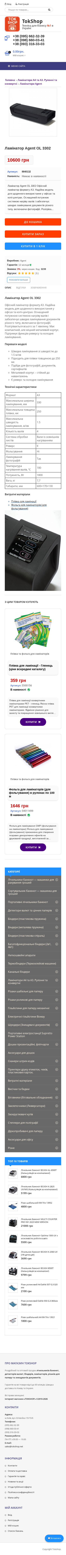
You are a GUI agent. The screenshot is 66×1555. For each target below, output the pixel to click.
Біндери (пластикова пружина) (27, 919)
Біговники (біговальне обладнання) (30, 1097)
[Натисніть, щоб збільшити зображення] (33, 112)
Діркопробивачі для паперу (25, 1131)
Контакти (12, 1465)
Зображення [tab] (38, 287)
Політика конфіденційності (21, 1492)
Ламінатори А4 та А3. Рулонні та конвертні (28, 981)
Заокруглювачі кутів (20, 1114)
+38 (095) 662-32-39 (28, 36)
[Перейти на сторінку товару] (33, 630)
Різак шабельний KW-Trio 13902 (36, 1202)
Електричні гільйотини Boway (26, 1016)
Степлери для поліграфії (23, 1122)
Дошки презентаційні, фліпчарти (28, 1044)
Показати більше (18, 280)
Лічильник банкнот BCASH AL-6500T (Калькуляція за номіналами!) (39, 1171)
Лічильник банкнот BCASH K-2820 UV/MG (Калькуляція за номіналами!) (39, 1188)
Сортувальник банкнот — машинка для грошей (32, 892)
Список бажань (15, 1530)
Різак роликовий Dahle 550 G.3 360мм (39, 1300)
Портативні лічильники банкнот (28, 902)
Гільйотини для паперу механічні (28, 1008)
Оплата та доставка (17, 1470)
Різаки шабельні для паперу (25, 991)
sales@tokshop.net (14, 1446)
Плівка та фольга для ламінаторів (29, 653)
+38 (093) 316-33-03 (28, 44)
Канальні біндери (19, 972)
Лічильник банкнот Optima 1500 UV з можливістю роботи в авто (39, 1237)
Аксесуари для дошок (21, 1053)
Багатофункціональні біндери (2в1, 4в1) (29, 945)
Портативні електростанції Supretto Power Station (30, 1034)
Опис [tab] (8, 287)
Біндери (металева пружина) (26, 927)
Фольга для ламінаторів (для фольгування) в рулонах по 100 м (31, 793)
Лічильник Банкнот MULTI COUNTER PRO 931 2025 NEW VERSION (39, 1220)
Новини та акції (15, 1481)
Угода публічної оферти (20, 1486)
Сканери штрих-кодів (21, 1061)
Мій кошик (13, 1525)
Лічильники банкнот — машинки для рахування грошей (31, 881)
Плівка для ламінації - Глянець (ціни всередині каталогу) (31, 667)
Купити (31, 722)
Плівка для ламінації (23, 501)
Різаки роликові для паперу (25, 1000)
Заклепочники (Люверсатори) (26, 1106)
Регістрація (13, 1520)
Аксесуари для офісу (20, 1139)
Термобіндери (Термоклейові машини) (32, 963)
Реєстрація (23, 4)
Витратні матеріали (20, 1080)
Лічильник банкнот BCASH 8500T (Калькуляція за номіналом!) (37, 1270)
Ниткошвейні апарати (21, 955)
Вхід (9, 4)
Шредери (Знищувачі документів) (29, 1025)
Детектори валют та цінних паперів (30, 910)
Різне (11, 1148)
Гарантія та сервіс (16, 1476)
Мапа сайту (13, 1497)
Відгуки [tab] (21, 287)
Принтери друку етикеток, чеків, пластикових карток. (28, 1071)
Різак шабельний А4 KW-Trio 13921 (38, 1317)
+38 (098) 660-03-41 (28, 40)
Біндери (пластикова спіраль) (26, 935)
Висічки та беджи (18, 1089)
